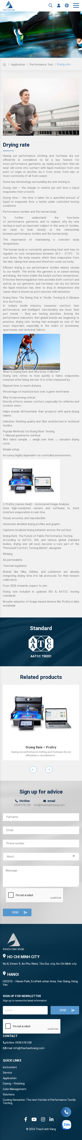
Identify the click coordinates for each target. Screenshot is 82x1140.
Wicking (7, 554)
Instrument (10, 1067)
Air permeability (12, 560)
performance (28, 156)
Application (18, 64)
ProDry (10, 504)
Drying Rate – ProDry (41, 747)
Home (4, 64)
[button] (33, 769)
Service (7, 1072)
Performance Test (41, 64)
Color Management (14, 1089)
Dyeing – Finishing (14, 1083)
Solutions (8, 1094)
